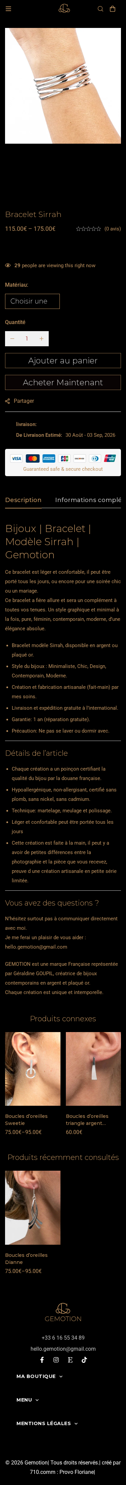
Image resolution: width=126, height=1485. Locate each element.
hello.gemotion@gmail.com (36, 947)
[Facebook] (42, 1360)
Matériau (16, 285)
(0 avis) (112, 229)
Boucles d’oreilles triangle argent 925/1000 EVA (87, 1123)
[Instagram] (56, 1360)
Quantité (15, 322)
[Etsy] (70, 1360)
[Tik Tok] (84, 1360)
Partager (24, 401)
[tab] (23, 500)
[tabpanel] (63, 759)
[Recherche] (100, 8)
